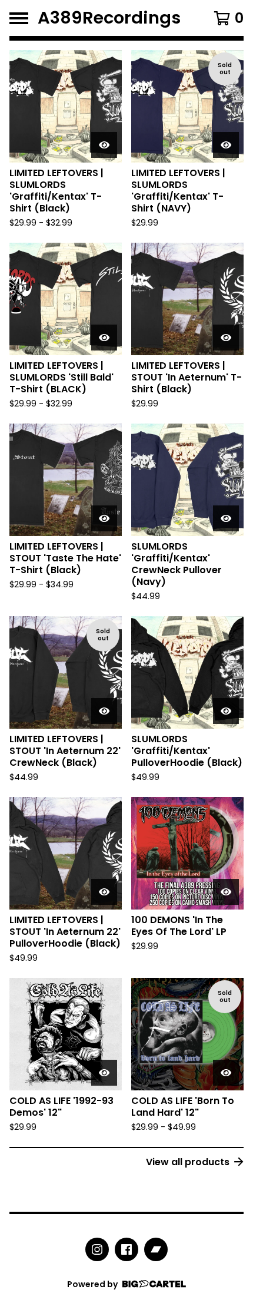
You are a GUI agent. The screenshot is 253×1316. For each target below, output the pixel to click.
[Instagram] (97, 1249)
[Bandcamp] (156, 1249)
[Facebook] (126, 1249)
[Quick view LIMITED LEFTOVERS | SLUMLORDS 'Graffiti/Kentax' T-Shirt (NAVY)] (226, 145)
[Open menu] (18, 18)
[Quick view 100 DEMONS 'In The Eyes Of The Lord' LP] (226, 892)
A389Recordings (109, 18)
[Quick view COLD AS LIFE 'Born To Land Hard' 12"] (226, 1073)
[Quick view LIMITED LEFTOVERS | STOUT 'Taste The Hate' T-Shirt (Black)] (104, 518)
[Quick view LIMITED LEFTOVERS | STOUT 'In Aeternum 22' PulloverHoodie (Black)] (104, 892)
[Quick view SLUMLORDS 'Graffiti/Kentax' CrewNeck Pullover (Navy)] (226, 518)
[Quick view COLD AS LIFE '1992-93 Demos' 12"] (104, 1073)
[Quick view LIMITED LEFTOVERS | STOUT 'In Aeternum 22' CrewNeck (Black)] (104, 711)
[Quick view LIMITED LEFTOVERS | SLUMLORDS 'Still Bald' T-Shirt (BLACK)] (104, 338)
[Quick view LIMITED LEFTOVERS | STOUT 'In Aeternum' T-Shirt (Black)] (226, 338)
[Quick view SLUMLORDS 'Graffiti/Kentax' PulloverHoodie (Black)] (226, 711)
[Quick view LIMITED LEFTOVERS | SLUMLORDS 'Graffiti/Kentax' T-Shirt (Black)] (104, 145)
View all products (187, 1162)
